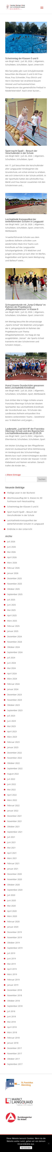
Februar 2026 (13, 568)
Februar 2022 (13, 805)
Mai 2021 (11, 847)
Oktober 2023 (13, 705)
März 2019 (12, 974)
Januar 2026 (12, 573)
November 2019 (14, 937)
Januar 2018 (12, 1043)
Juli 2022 (11, 779)
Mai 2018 (11, 1021)
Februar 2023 (13, 742)
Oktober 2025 (13, 589)
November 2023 (14, 700)
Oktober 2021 (13, 826)
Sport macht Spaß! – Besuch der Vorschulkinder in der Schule (21, 152)
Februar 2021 (13, 863)
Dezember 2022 (14, 752)
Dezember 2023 (14, 694)
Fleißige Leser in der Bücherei (21, 492)
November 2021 (14, 821)
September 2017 (14, 1064)
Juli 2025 (11, 599)
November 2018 (14, 995)
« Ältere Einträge (13, 474)
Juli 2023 (11, 715)
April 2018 (12, 1027)
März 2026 (12, 562)
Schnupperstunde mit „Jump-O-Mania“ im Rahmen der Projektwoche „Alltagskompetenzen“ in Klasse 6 (25, 307)
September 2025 (14, 594)
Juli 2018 (11, 1011)
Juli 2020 (11, 895)
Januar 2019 (12, 985)
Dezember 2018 (14, 990)
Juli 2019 (11, 953)
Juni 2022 (11, 784)
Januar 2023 (12, 747)
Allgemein (39, 61)
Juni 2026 (11, 546)
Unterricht (39, 64)
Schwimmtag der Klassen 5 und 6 (21, 58)
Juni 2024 (11, 663)
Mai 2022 (11, 789)
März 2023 (12, 736)
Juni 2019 (11, 958)
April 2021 (12, 853)
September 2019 (14, 948)
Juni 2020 (11, 900)
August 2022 (13, 773)
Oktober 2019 (13, 942)
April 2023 (12, 731)
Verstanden (26, 1148)
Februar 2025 (13, 626)
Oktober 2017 (13, 1058)
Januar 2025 (12, 631)
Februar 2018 (13, 1037)
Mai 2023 (11, 726)
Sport (30, 64)
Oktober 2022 (13, 763)
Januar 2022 (12, 810)
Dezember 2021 (14, 816)
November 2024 (14, 641)
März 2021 (12, 858)
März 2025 (12, 620)
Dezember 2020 (14, 874)
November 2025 (14, 583)
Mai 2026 (11, 552)
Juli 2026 (11, 541)
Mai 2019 (11, 963)
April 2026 (12, 557)
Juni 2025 (11, 604)
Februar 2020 (13, 921)
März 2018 (12, 1032)
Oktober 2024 (13, 647)
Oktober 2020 (13, 884)
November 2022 (14, 758)
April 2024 (12, 673)
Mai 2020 (11, 905)
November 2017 (14, 1053)
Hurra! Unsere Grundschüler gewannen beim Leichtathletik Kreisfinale (24, 386)
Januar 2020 (12, 926)
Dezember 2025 (14, 578)
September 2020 (14, 889)
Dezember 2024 (14, 636)
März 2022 (12, 800)
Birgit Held (14, 61)
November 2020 (14, 879)
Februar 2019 (13, 979)
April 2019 (12, 969)
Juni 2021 (11, 842)
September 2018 (14, 1006)
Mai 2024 (11, 668)
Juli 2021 (11, 837)
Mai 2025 (11, 610)
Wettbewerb (11, 231)
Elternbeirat (10, 439)
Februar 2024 (13, 684)
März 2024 (12, 678)
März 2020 (12, 916)
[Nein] (48, 1143)
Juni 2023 (11, 721)
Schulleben (10, 64)
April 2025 (12, 615)
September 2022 (14, 768)
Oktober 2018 (13, 1000)
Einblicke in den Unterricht (19, 529)
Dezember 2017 (14, 1048)
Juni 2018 (11, 1016)
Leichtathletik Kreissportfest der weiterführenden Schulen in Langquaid (24, 220)
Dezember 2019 (14, 932)
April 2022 (12, 795)
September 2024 (14, 652)
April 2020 (12, 911)
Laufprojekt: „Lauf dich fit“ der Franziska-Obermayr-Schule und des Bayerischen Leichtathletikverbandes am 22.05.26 (25, 431)
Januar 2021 (12, 868)
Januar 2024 (12, 689)
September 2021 (14, 832)
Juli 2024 (11, 657)
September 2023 (14, 710)
